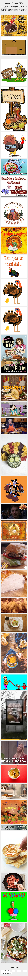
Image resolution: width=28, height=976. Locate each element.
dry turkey (9, 973)
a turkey (25, 970)
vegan (13, 970)
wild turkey (3, 973)
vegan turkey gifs (5, 970)
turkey (19, 970)
